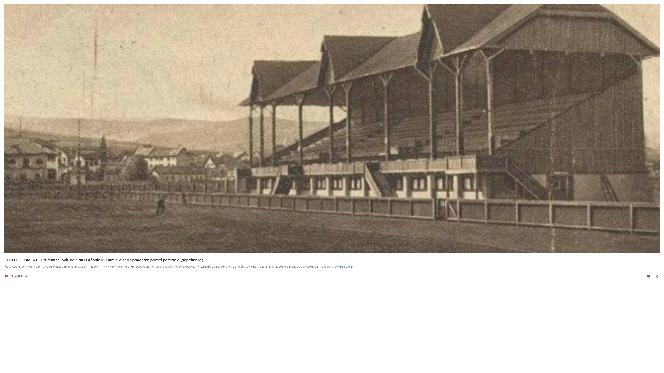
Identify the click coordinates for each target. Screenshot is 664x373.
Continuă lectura (344, 266)
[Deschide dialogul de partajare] (657, 275)
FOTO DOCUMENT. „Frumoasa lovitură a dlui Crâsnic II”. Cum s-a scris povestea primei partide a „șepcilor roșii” (105, 260)
